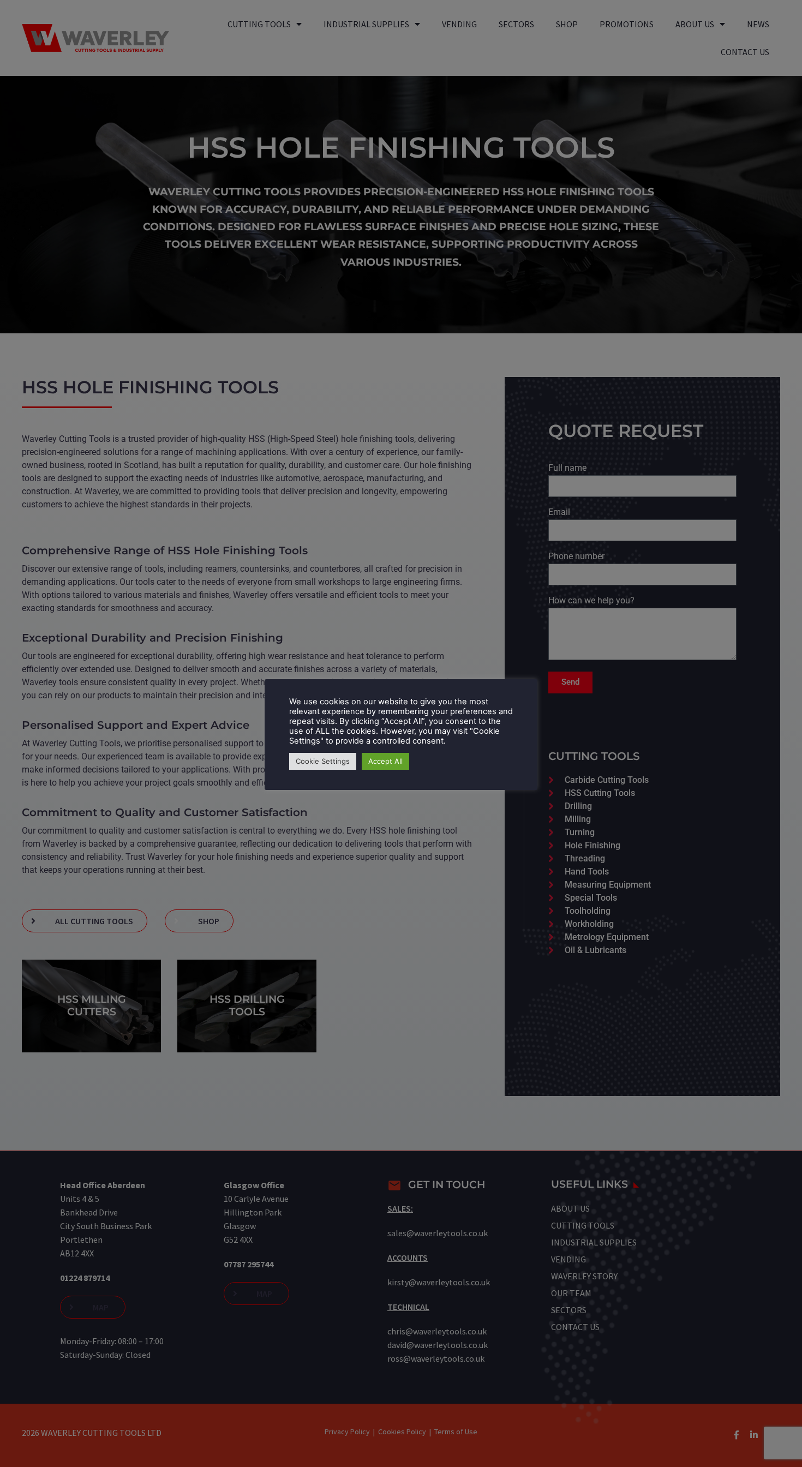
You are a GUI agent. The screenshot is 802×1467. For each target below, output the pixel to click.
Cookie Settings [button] (323, 761)
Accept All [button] (385, 761)
